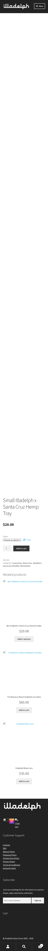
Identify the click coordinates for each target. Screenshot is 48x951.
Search (24, 946)
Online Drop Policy (11, 858)
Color (5, 536)
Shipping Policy (10, 855)
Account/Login (9, 868)
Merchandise (25, 566)
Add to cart (21, 548)
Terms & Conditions (11, 865)
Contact (6, 845)
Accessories (17, 563)
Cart (37, 944)
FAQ (4, 848)
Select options (24, 639)
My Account (8, 946)
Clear (28, 539)
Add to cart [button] (24, 710)
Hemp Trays (27, 563)
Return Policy (9, 851)
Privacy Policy (9, 861)
